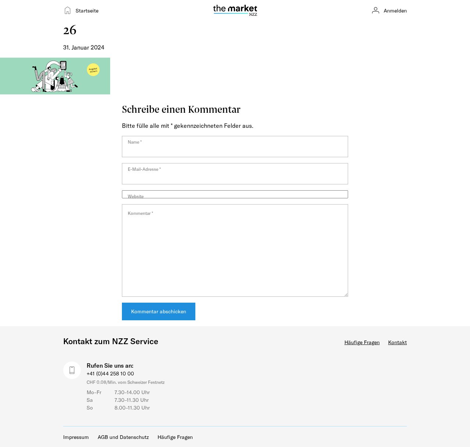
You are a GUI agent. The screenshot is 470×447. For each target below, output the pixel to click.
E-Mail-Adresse (144, 169)
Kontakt (397, 342)
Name (135, 141)
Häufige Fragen (362, 342)
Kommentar (140, 213)
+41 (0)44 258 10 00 (110, 373)
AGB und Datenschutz (123, 437)
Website (136, 196)
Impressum (76, 437)
